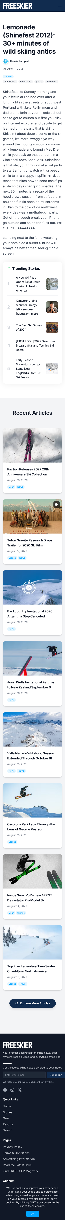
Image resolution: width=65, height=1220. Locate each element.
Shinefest (52, 81)
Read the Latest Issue (17, 1165)
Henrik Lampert (19, 61)
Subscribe (56, 1074)
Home (7, 1106)
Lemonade (25, 81)
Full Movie (10, 81)
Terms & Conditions (16, 1153)
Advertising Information (19, 1159)
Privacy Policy (12, 1147)
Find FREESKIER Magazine (21, 1171)
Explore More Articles (35, 1003)
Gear (6, 1118)
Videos (8, 76)
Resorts (8, 1124)
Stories (7, 1112)
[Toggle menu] (60, 5)
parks (39, 81)
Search (7, 1130)
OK (32, 1213)
